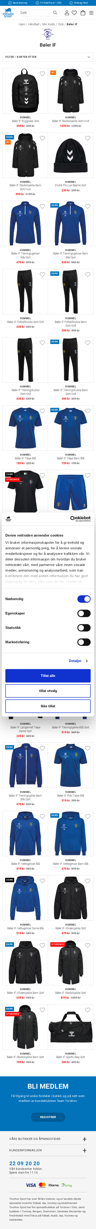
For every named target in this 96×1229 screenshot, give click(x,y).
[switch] (84, 613)
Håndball (33, 24)
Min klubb (48, 24)
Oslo (61, 24)
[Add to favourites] (42, 74)
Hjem (22, 24)
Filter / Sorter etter (20, 56)
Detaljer (75, 661)
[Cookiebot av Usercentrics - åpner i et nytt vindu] (70, 519)
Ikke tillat (48, 706)
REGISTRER (48, 1117)
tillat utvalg (48, 691)
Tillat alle (48, 676)
